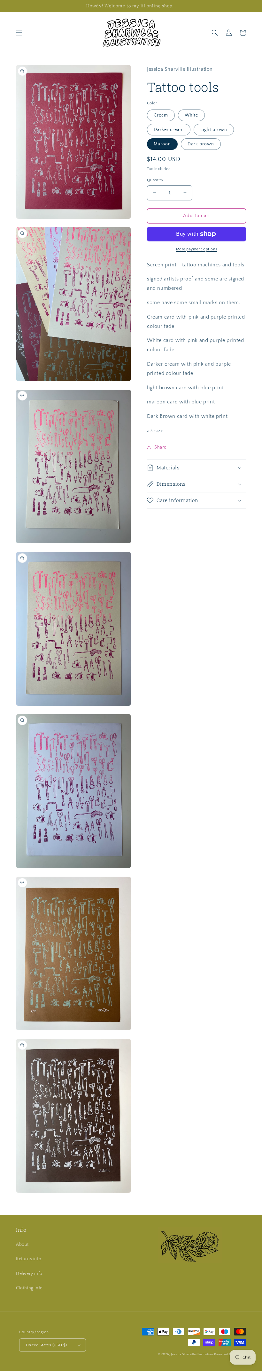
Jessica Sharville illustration (192, 1354)
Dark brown (201, 144)
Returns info (28, 1258)
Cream (161, 115)
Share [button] (160, 447)
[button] (19, 33)
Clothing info (29, 1288)
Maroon (162, 144)
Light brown (213, 129)
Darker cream (169, 129)
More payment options (196, 249)
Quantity (155, 180)
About (22, 1244)
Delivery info (29, 1273)
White (191, 115)
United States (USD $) (46, 1345)
